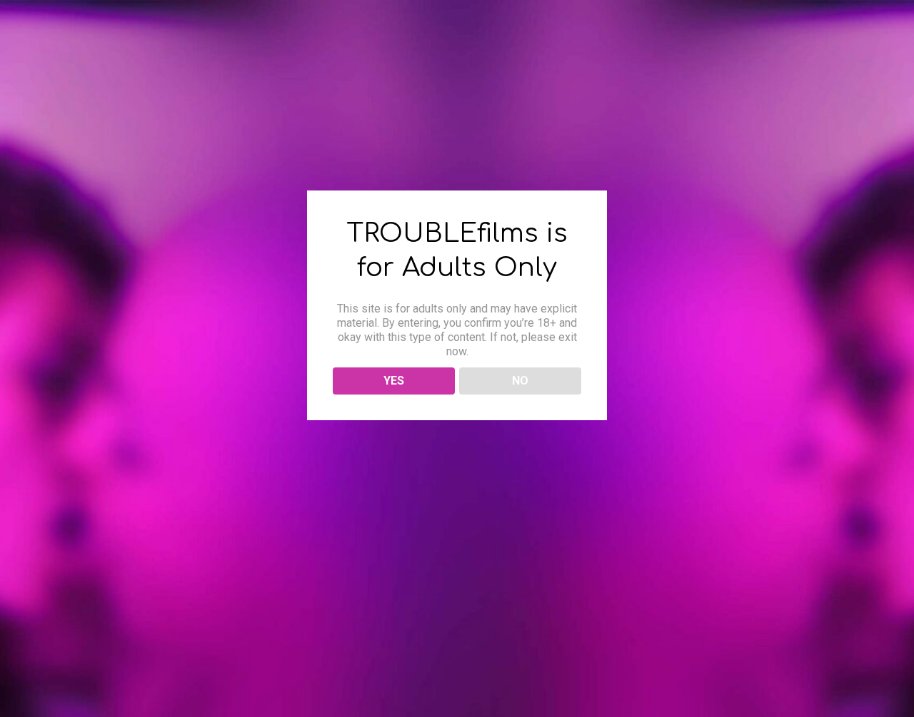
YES (393, 380)
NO (520, 380)
